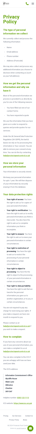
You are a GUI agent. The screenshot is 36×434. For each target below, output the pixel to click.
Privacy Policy (14, 420)
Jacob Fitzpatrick (21, 428)
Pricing (5, 416)
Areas (25, 420)
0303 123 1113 (23, 398)
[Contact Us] (30, 428)
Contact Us (29, 416)
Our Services (16, 416)
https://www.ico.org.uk (23, 403)
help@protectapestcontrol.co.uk (16, 156)
